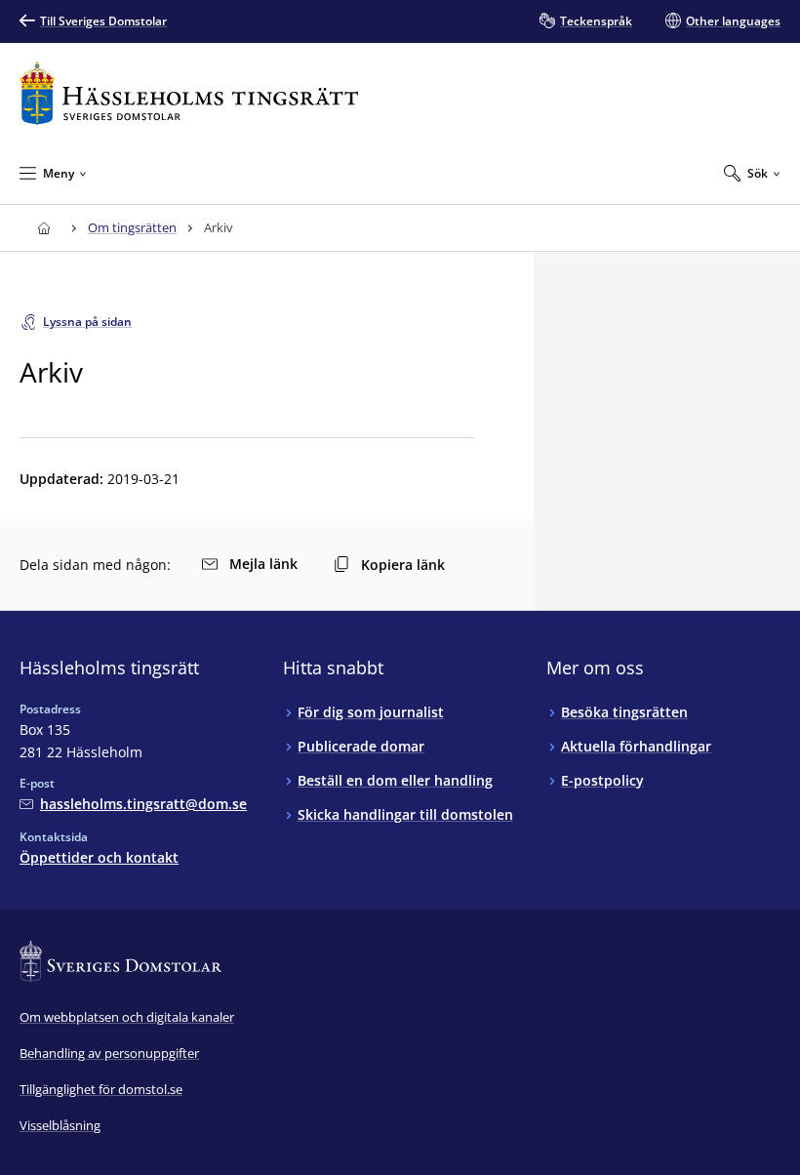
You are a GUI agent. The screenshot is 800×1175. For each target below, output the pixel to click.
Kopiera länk (403, 564)
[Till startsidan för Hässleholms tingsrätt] (189, 93)
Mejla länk (263, 563)
